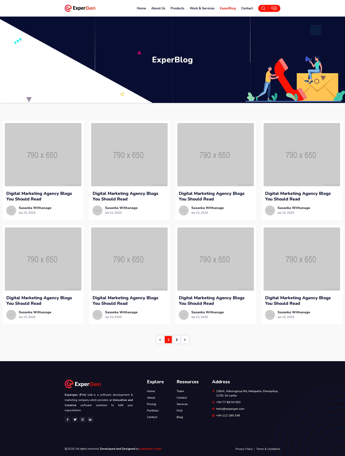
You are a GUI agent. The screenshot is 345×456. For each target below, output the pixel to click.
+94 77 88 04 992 (228, 402)
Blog (180, 417)
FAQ (180, 411)
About (151, 398)
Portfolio (152, 411)
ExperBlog (228, 8)
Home (141, 8)
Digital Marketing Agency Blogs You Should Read (39, 196)
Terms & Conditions (268, 449)
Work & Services (202, 8)
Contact (247, 8)
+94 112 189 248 (228, 415)
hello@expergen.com (230, 409)
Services (182, 404)
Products (177, 8)
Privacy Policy (244, 449)
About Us (158, 8)
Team (180, 391)
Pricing (151, 404)
